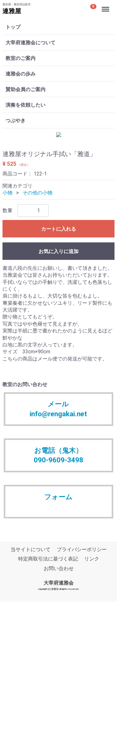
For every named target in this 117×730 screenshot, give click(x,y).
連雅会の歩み (21, 74)
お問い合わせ (59, 568)
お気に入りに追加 (59, 251)
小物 (7, 193)
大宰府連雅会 (59, 583)
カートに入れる (58, 229)
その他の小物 (37, 193)
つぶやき (16, 120)
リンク (91, 559)
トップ (13, 27)
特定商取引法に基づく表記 (48, 559)
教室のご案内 (21, 58)
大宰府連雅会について (31, 42)
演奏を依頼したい (26, 105)
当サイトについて (31, 549)
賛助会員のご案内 (26, 89)
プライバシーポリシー (82, 549)
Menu (106, 6)
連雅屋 (11, 11)
